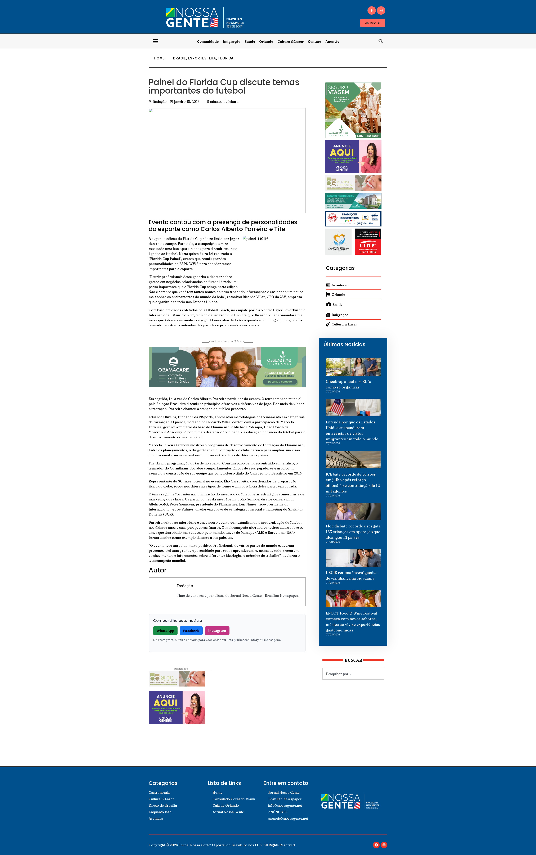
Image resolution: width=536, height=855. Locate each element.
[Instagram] (381, 10)
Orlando (266, 41)
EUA (212, 58)
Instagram (217, 630)
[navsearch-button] (383, 41)
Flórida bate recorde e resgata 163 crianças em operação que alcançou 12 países (353, 532)
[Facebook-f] (371, 10)
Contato (314, 41)
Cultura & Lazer (290, 41)
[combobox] (353, 674)
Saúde (250, 41)
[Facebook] (376, 845)
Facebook (191, 631)
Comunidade (208, 41)
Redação (185, 585)
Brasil (179, 58)
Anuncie (332, 41)
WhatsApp (165, 631)
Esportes (197, 58)
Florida (226, 58)
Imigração (231, 41)
